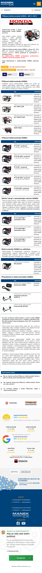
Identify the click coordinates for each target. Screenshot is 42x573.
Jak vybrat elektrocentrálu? (17, 67)
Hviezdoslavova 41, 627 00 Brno (22, 507)
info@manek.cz (26, 502)
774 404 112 (16, 510)
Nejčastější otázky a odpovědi (26, 70)
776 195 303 (16, 502)
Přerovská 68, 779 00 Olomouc (21, 499)
